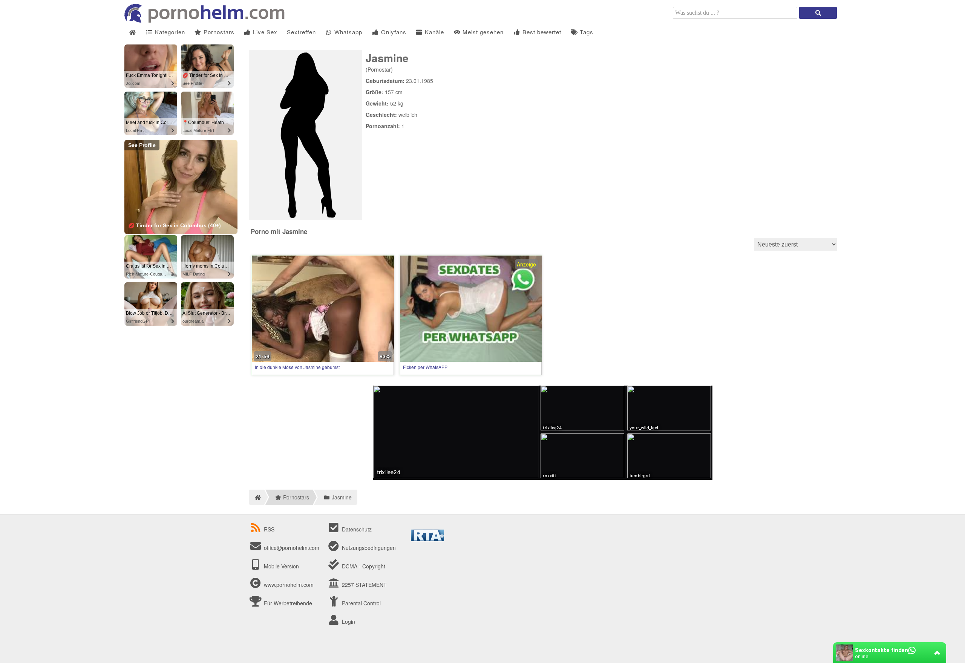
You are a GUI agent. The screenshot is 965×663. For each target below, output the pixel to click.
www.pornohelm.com (289, 584)
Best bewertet (541, 32)
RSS (269, 529)
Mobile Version (280, 566)
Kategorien (169, 32)
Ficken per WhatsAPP (425, 367)
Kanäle (433, 32)
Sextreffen (301, 32)
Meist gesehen (482, 32)
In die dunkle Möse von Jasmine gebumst (297, 367)
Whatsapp (347, 32)
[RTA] (427, 539)
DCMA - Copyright (362, 566)
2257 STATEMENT (363, 584)
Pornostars (218, 32)
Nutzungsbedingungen (368, 547)
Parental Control (360, 603)
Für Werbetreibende (287, 603)
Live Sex (264, 32)
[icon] (132, 32)
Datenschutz (356, 529)
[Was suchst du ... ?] (818, 13)
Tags (585, 32)
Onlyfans (392, 32)
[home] (256, 497)
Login (347, 621)
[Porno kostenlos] (207, 20)
